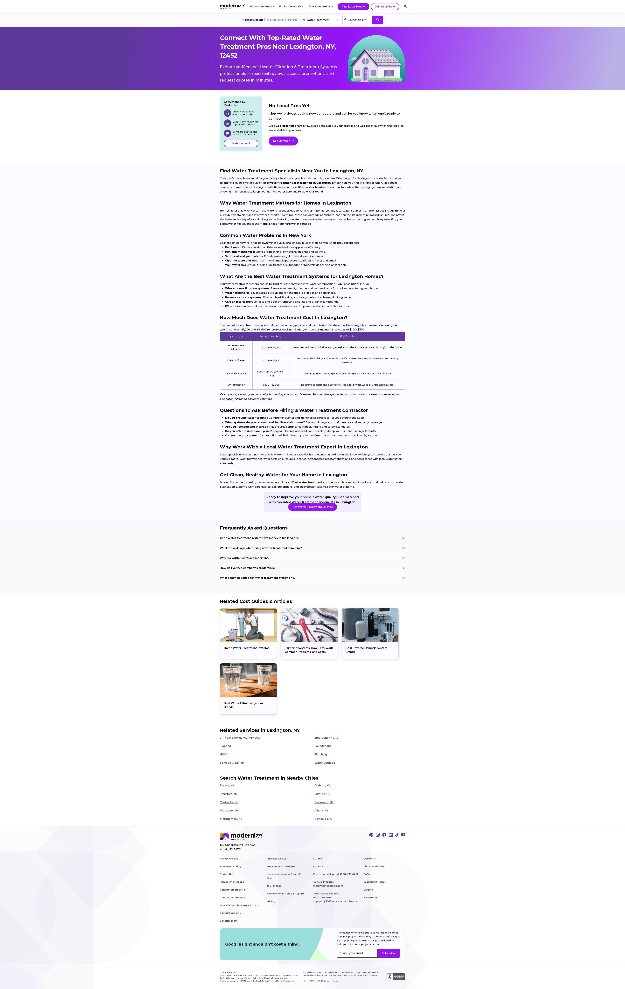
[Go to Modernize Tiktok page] (397, 835)
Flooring (225, 746)
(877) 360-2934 (322, 897)
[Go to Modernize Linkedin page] (391, 835)
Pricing (271, 901)
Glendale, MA (323, 818)
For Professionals (290, 6)
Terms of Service (283, 981)
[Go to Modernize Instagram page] (378, 835)
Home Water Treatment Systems (246, 648)
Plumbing (320, 754)
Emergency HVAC (326, 737)
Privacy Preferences (270, 975)
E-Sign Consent (253, 975)
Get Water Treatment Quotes (312, 506)
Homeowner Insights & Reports (286, 893)
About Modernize (320, 6)
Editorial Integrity (230, 913)
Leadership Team (374, 881)
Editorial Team (228, 920)
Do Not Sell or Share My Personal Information (271, 978)
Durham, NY (322, 785)
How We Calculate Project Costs (239, 905)
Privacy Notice (226, 975)
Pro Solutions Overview (281, 866)
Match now (240, 143)
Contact (318, 866)
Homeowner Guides (232, 881)
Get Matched (282, 141)
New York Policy (243, 978)
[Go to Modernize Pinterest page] (371, 835)
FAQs (367, 874)
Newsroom (370, 897)
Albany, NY (321, 810)
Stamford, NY (228, 794)
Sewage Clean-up (232, 762)
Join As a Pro (383, 6)
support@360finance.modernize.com (335, 901)
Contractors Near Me (232, 889)
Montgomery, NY (231, 818)
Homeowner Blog (230, 866)
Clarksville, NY (229, 802)
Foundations (322, 746)
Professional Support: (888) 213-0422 (335, 874)
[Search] (405, 6)
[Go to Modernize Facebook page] (384, 835)
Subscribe (389, 953)
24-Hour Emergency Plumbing (240, 737)
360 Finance (274, 885)
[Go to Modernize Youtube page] (403, 835)
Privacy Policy (267, 981)
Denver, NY (227, 785)
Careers (368, 889)
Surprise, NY (322, 794)
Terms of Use (239, 975)
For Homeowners (261, 6)
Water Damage (324, 762)
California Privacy (227, 978)
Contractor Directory (232, 897)
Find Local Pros (352, 6)
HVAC (224, 754)
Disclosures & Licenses (289, 975)
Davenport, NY (323, 802)
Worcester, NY (229, 810)
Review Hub (227, 874)
